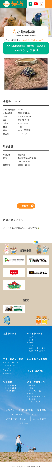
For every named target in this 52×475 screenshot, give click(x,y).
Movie (30, 393)
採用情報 (41, 410)
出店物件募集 (26, 410)
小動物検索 (14, 40)
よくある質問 (39, 418)
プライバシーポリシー (17, 418)
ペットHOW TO (35, 370)
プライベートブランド (36, 396)
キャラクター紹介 (35, 391)
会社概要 (31, 385)
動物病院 (8, 373)
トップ (5, 40)
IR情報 (30, 388)
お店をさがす (10, 333)
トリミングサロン (11, 362)
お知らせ (10, 410)
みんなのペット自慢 (37, 358)
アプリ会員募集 (10, 385)
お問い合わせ (26, 423)
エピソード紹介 (34, 402)
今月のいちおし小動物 (36, 348)
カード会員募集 (10, 388)
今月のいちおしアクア (36, 351)
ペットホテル (10, 365)
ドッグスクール (8, 369)
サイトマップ (36, 414)
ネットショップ (17, 414)
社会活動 (31, 399)
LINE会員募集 (10, 391)
